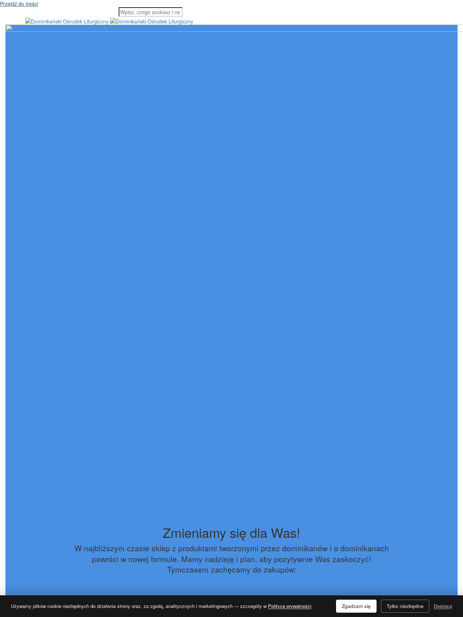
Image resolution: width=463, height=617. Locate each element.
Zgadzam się (356, 606)
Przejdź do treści (19, 3)
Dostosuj (443, 606)
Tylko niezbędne (405, 606)
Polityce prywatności (289, 606)
